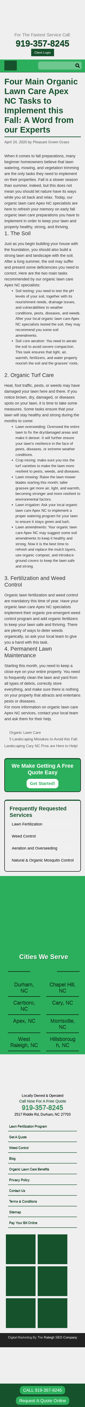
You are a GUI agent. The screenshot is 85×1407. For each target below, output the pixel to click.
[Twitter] (52, 1249)
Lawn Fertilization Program (28, 1126)
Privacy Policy (19, 1180)
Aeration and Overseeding (34, 848)
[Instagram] (52, 1281)
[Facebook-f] (21, 1249)
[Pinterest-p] (21, 1281)
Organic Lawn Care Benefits (29, 1169)
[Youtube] (52, 1313)
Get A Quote (18, 1137)
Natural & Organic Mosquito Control (43, 860)
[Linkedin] (21, 1313)
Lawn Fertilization (27, 824)
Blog (12, 1158)
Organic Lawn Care (25, 733)
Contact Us (17, 1190)
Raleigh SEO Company (60, 1337)
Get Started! (42, 783)
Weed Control (24, 836)
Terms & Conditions (23, 1201)
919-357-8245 (42, 43)
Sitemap (15, 1212)
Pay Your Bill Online (23, 1223)
